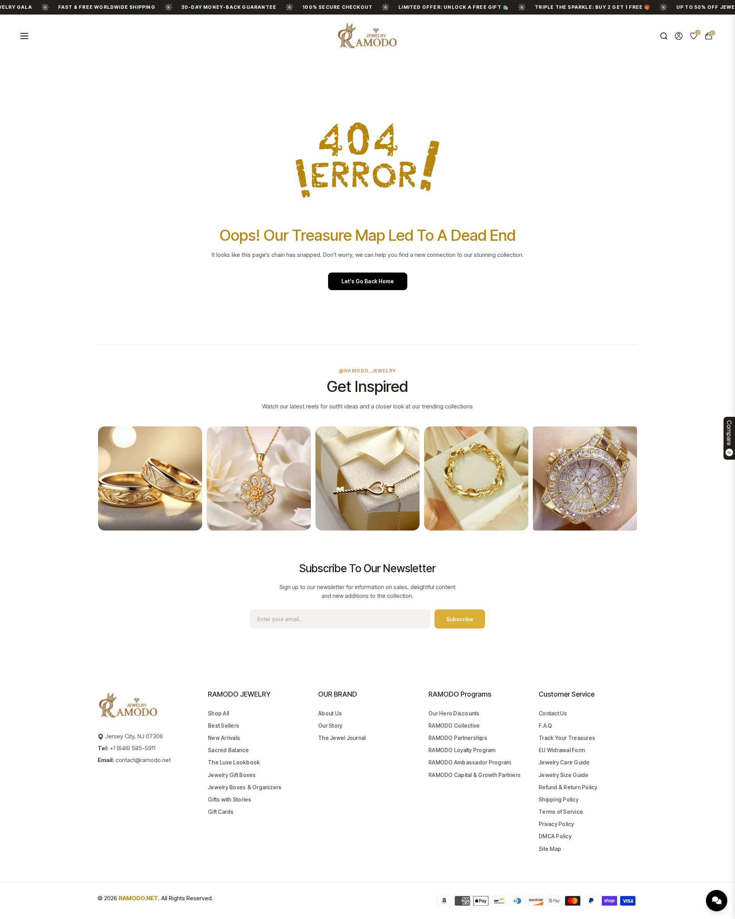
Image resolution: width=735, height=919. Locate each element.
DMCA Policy (555, 836)
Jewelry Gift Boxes (232, 775)
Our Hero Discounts (454, 713)
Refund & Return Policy (568, 787)
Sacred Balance (228, 750)
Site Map (550, 849)
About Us (330, 713)
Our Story (330, 725)
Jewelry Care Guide (564, 762)
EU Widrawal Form (562, 750)
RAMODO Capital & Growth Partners (474, 775)
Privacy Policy (556, 824)
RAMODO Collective (454, 725)
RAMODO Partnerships (457, 738)
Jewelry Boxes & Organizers (245, 787)
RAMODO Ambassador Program (469, 762)
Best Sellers (223, 725)
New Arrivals (224, 738)
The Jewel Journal (342, 738)
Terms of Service (561, 811)
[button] (663, 36)
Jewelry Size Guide (564, 775)
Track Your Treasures (567, 738)
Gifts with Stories (230, 799)
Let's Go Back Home (367, 281)
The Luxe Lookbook (234, 762)
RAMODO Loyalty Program (462, 750)
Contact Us (553, 713)
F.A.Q (545, 725)
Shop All (218, 713)
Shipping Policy (558, 799)
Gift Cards (221, 811)
